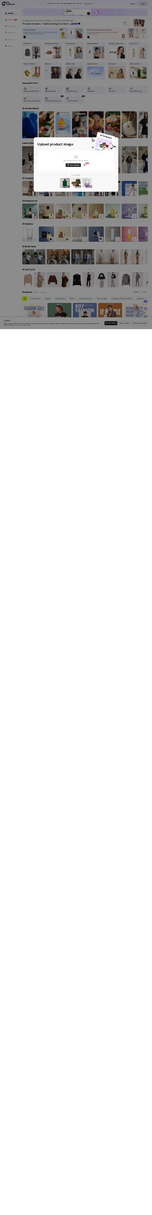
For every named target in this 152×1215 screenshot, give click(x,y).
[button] (76, 161)
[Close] (122, 135)
